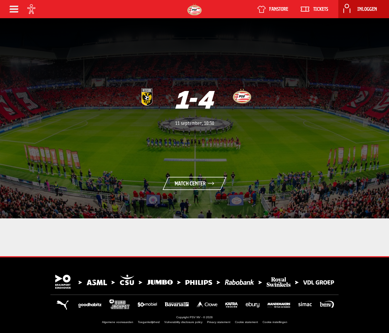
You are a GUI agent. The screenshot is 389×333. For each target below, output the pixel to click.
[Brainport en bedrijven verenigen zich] (194, 282)
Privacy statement (218, 322)
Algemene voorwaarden (117, 322)
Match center (190, 183)
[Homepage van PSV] (194, 9)
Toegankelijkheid (149, 322)
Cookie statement (246, 322)
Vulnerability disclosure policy (183, 322)
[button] (13, 9)
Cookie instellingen (275, 322)
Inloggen (367, 9)
